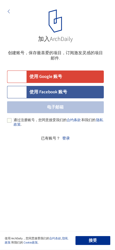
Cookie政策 (31, 243)
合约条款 (74, 120)
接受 (93, 240)
